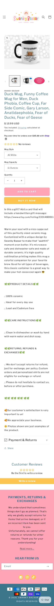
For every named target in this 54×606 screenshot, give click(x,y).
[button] (4, 17)
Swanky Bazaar (28, 597)
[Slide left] (5, 81)
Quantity (8, 175)
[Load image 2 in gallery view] (27, 80)
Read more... (27, 548)
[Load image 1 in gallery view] (14, 80)
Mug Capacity (10, 162)
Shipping (22, 128)
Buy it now (27, 200)
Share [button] (11, 448)
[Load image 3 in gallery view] (39, 80)
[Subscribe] (48, 566)
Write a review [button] (27, 481)
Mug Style (9, 149)
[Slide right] (49, 81)
